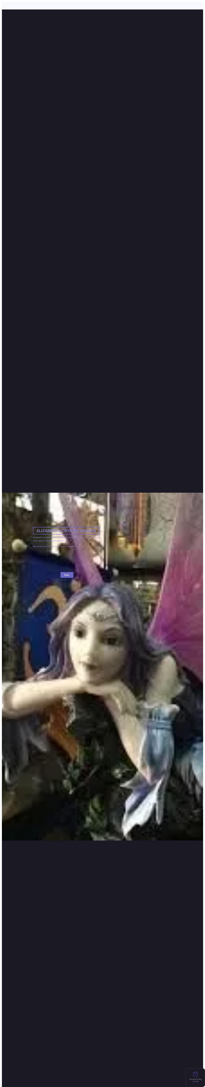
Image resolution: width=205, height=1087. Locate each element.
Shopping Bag (195, 1079)
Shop (67, 575)
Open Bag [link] (195, 1081)
